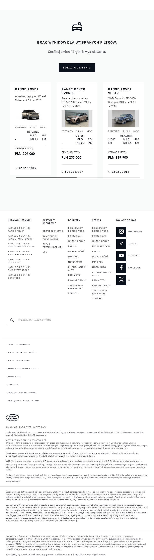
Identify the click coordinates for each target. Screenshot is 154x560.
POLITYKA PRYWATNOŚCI (22, 352)
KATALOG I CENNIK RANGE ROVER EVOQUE (21, 245)
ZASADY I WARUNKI (19, 344)
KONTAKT (13, 385)
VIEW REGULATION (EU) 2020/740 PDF (26, 440)
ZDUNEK (72, 293)
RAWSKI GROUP (77, 280)
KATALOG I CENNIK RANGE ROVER (19, 229)
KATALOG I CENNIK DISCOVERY (19, 261)
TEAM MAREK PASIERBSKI (75, 287)
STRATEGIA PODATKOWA (22, 393)
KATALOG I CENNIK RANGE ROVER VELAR (20, 253)
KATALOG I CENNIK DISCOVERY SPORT (19, 268)
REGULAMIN (14, 376)
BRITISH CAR (75, 236)
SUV (45, 252)
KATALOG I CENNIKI (19, 220)
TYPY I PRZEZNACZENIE (52, 245)
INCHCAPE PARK (101, 246)
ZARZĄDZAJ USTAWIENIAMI (23, 401)
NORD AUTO (75, 262)
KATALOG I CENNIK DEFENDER (19, 276)
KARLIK (72, 246)
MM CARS (73, 257)
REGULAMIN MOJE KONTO (22, 368)
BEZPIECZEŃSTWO (53, 231)
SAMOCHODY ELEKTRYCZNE (51, 238)
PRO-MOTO (74, 275)
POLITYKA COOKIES (19, 360)
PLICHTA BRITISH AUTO (77, 268)
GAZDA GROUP (76, 241)
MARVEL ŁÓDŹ (76, 251)
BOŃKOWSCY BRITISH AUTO (76, 229)
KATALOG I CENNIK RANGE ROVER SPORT (20, 237)
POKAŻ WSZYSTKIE (77, 68)
